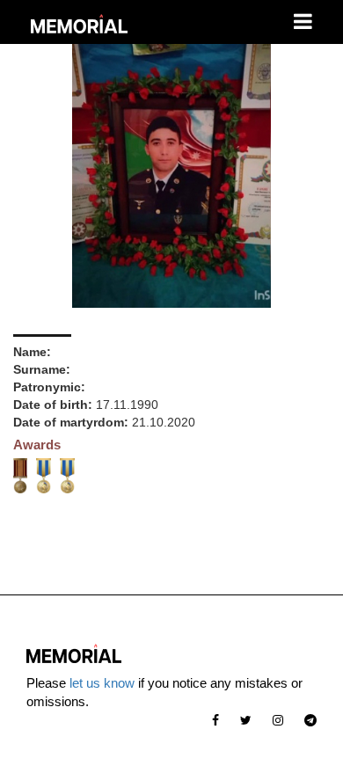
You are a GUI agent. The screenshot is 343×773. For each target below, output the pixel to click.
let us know (102, 682)
